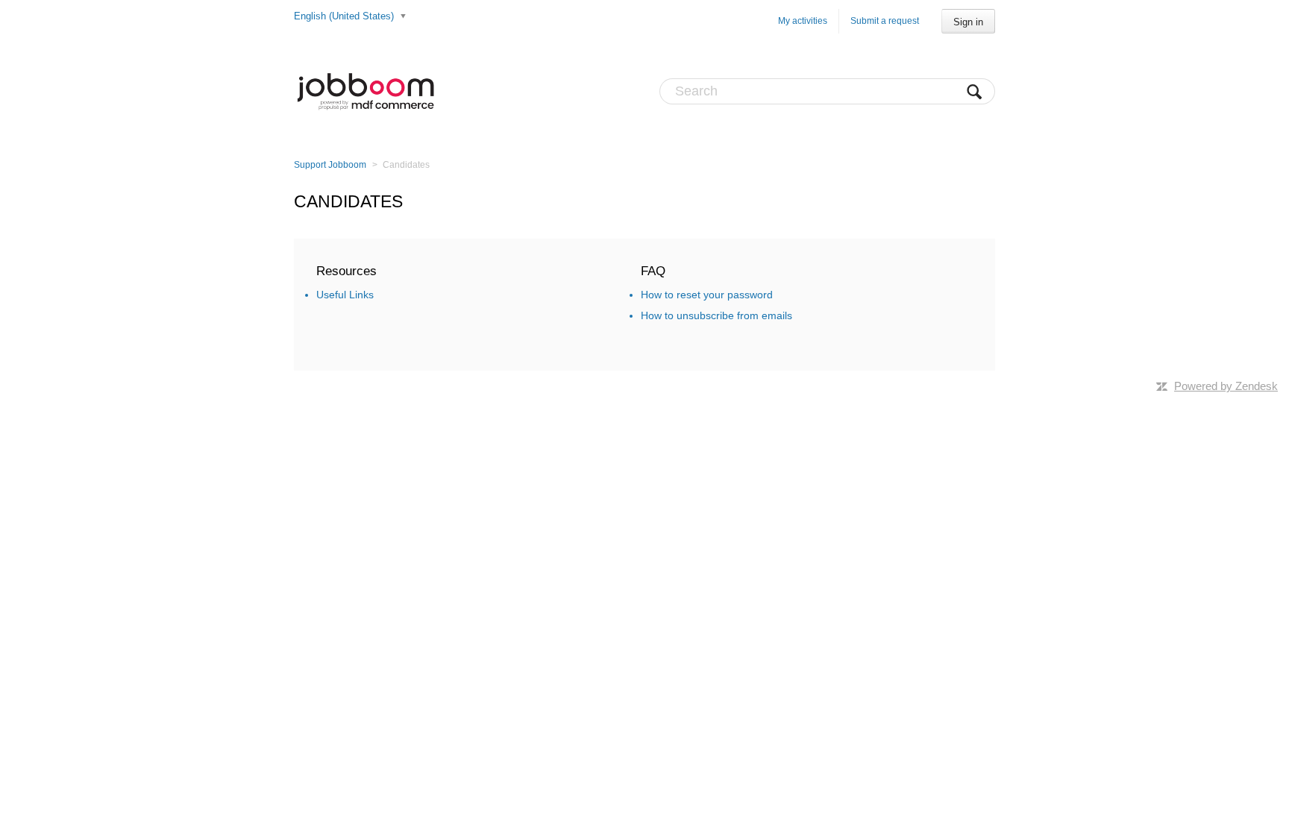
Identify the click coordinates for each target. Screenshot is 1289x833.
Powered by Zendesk (1226, 386)
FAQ (653, 271)
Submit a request (884, 21)
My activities (802, 21)
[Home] (366, 91)
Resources (346, 271)
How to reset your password (707, 295)
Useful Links (345, 295)
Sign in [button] (968, 22)
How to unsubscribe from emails (716, 315)
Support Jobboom (330, 165)
